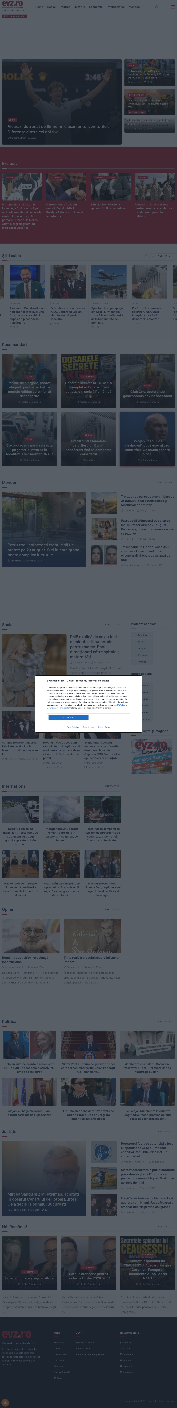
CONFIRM (68, 717)
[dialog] (88, 704)
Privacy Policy (104, 727)
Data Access (88, 727)
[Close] (136, 681)
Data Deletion (73, 727)
